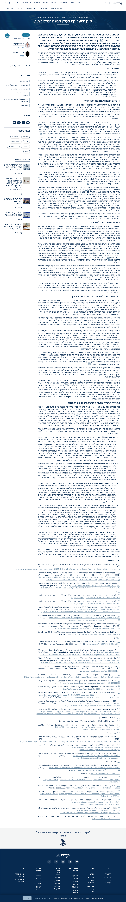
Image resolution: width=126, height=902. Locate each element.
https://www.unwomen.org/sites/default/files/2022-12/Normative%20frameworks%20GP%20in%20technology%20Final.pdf (90, 811)
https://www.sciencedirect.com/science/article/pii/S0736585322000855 (91, 705)
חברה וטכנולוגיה (66, 17)
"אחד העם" (20, 8)
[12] (86, 189)
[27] (89, 361)
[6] (119, 601)
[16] (42, 233)
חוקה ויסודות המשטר (56, 8)
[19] (118, 692)
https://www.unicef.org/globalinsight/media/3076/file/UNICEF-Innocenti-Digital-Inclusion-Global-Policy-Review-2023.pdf (80, 794)
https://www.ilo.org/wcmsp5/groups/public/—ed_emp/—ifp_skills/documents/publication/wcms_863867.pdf (96, 756)
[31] (70, 394)
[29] (96, 372)
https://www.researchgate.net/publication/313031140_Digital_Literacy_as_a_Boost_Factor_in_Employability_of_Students (68, 569)
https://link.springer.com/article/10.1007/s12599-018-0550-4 (95, 597)
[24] (70, 344)
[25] (82, 349)
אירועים (53, 3)
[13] (39, 198)
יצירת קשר (37, 3)
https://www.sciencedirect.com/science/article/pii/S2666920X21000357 (91, 683)
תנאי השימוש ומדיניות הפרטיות (42, 898)
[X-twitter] (49, 862)
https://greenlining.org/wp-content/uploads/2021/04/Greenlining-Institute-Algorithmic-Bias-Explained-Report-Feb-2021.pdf (80, 653)
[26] (62, 357)
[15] (74, 231)
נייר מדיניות (15, 137)
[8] (64, 168)
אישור (27, 898)
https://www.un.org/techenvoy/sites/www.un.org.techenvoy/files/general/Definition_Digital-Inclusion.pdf (81, 780)
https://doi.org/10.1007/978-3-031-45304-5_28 (103, 645)
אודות (72, 3)
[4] (41, 133)
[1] (55, 34)
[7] (54, 159)
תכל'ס (26, 142)
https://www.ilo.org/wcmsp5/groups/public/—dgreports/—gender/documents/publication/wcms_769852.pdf (96, 748)
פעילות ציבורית (63, 3)
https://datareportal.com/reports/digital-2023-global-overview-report (91, 689)
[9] (39, 176)
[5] (119, 595)
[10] (98, 181)
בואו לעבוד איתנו (26, 3)
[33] (118, 785)
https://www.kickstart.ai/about (104, 773)
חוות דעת (25, 137)
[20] (118, 701)
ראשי (78, 3)
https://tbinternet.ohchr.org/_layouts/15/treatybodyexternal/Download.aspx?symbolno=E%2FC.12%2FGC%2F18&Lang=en (87, 728)
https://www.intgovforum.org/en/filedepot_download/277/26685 (93, 788)
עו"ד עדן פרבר (18, 52)
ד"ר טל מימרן (18, 43)
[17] (70, 240)
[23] (67, 337)
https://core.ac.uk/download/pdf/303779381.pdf (100, 671)
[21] (77, 312)
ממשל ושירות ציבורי (43, 8)
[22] (62, 335)
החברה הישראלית (30, 8)
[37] (104, 501)
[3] (48, 129)
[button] (28, 122)
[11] (87, 183)
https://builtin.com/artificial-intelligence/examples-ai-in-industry (93, 634)
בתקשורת (46, 3)
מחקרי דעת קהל (9, 8)
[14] (92, 210)
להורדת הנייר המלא (21, 65)
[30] (66, 385)
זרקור (26, 151)
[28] (89, 364)
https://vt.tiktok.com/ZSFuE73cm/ (106, 818)
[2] (101, 40)
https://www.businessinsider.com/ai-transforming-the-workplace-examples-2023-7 (86, 628)
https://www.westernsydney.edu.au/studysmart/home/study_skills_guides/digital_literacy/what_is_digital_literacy (72, 677)
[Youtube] (77, 862)
